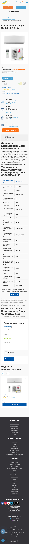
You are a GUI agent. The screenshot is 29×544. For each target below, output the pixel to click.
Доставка (14, 452)
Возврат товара (14, 448)
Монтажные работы (10, 124)
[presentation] (2, 373)
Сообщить (14, 294)
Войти (7, 326)
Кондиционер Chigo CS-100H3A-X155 (13, 394)
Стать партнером (14, 450)
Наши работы (14, 432)
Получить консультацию (21, 7)
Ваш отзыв (9, 359)
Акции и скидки (14, 430)
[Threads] (17, 503)
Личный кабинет (14, 424)
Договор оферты (14, 541)
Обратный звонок (14, 510)
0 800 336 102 (14, 11)
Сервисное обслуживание (12, 126)
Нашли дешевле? (6, 87)
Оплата (14, 444)
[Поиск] (17, 2)
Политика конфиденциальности (14, 540)
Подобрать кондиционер (8, 7)
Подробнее (8, 103)
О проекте (14, 442)
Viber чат (15, 520)
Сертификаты (14, 428)
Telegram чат (15, 518)
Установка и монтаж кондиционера (14, 454)
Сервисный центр (14, 426)
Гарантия (14, 446)
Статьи (14, 434)
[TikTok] (14, 503)
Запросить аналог (11, 130)
